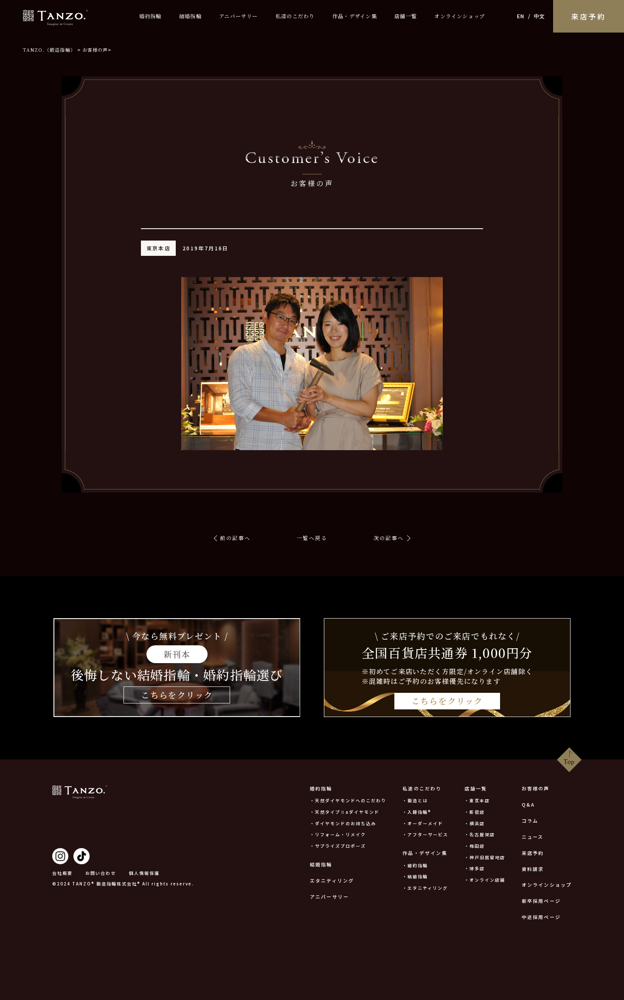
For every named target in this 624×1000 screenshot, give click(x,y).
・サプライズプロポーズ (338, 846)
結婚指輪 (190, 16)
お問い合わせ (100, 873)
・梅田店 (474, 846)
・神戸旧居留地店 (484, 857)
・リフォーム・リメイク (338, 834)
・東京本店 (477, 800)
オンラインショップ (459, 16)
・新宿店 (474, 812)
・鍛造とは (415, 800)
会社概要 (62, 873)
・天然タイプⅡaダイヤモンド (344, 812)
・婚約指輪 (415, 865)
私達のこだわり (295, 16)
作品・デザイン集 (354, 16)
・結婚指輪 (415, 876)
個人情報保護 (144, 873)
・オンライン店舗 (484, 880)
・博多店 (474, 868)
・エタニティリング (425, 888)
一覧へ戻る (312, 538)
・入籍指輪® (416, 812)
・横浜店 (474, 823)
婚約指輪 (150, 16)
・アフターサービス (425, 834)
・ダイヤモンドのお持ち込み (343, 823)
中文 (539, 16)
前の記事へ (235, 538)
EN (520, 16)
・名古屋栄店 (479, 834)
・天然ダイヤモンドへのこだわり (348, 800)
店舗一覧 (405, 16)
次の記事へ (389, 538)
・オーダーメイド (422, 823)
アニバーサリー (238, 16)
